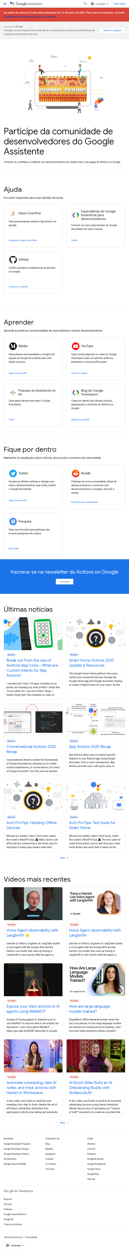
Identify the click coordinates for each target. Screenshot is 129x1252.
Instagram (50, 1154)
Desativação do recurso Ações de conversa (30, 16)
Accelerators (10, 1159)
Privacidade (31, 1237)
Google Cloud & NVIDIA (15, 1164)
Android (91, 1144)
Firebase (91, 1154)
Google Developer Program (17, 1144)
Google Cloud (93, 1169)
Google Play (93, 1174)
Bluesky (49, 1149)
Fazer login (119, 4)
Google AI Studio (95, 1159)
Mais (64, 857)
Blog (47, 1144)
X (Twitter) (50, 1164)
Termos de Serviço (13, 1237)
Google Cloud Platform (15, 1214)
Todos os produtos (13, 1224)
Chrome (91, 1149)
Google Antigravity (96, 1164)
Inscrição (65, 581)
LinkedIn (49, 1159)
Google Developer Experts (16, 1154)
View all (91, 1179)
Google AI (8, 1219)
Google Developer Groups (16, 1149)
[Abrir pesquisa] (85, 4)
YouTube (49, 1169)
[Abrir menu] (5, 4)
